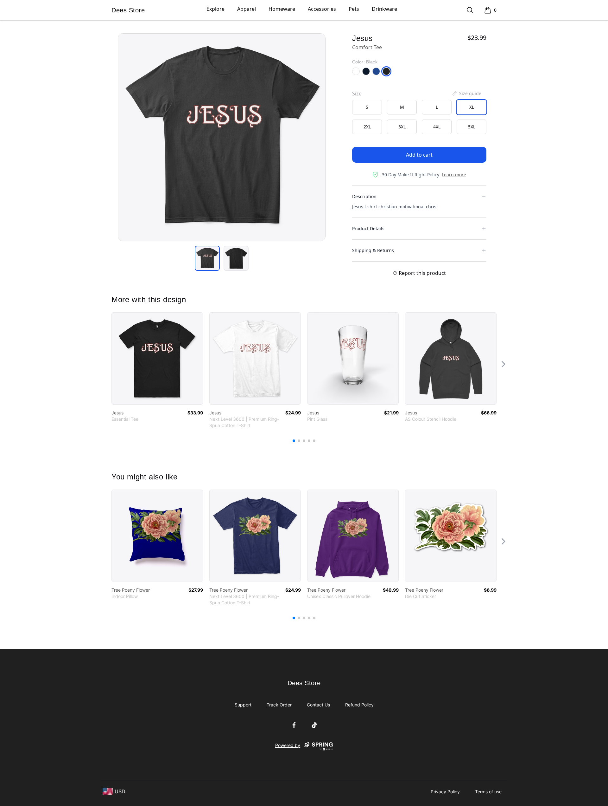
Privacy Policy (445, 791)
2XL (367, 127)
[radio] (367, 107)
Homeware (282, 8)
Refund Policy (359, 704)
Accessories (322, 8)
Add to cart (419, 154)
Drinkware (384, 8)
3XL (402, 127)
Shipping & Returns (373, 250)
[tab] (207, 258)
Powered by (287, 745)
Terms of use (488, 791)
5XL (471, 127)
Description (364, 196)
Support (243, 704)
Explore (215, 8)
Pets (354, 8)
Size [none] (357, 93)
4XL (436, 127)
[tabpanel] (222, 137)
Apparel (246, 8)
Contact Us (318, 704)
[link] (157, 358)
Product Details (368, 228)
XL (471, 107)
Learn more (454, 175)
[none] (466, 93)
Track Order (279, 704)
